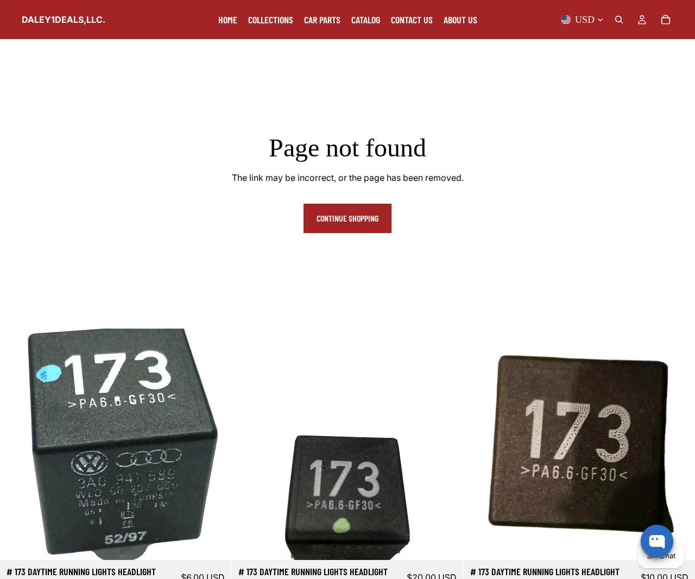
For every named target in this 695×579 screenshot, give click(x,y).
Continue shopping (347, 218)
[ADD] (214, 543)
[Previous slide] (248, 444)
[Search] (619, 20)
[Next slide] (447, 444)
